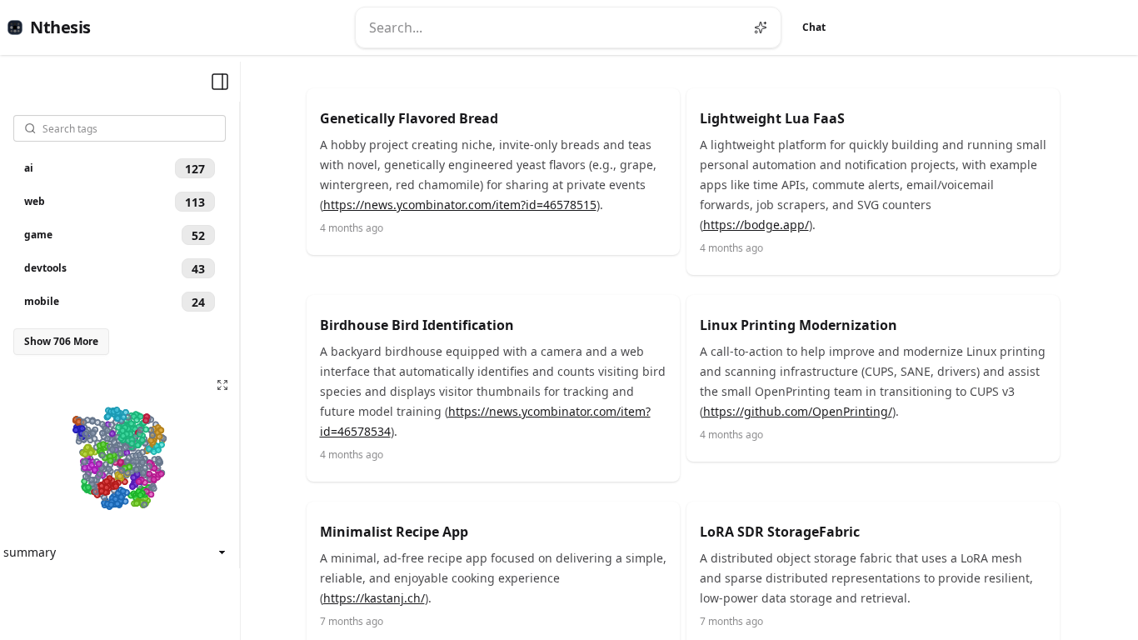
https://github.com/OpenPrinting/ (797, 411)
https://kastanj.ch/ (374, 598)
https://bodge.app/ (756, 224)
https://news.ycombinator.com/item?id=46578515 (459, 204)
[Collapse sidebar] (220, 81)
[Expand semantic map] (222, 385)
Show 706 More (61, 341)
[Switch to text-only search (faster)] (760, 27)
